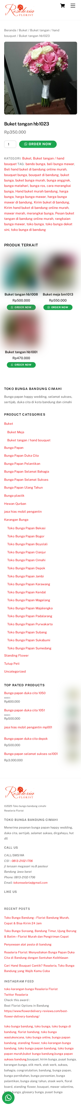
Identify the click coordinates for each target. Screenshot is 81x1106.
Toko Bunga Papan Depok (26, 568)
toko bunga (35, 224)
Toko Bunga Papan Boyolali (27, 544)
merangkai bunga (40, 213)
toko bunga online (38, 1037)
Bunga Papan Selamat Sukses (26, 479)
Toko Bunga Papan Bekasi (26, 528)
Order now (40, 144)
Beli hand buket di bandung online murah (35, 169)
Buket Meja (15, 432)
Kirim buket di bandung (51, 202)
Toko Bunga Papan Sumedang (29, 648)
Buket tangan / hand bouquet (28, 440)
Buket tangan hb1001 (21, 352)
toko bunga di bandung (28, 230)
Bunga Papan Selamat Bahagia (26, 471)
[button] (8, 1097)
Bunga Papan (13, 447)
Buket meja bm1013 (58, 294)
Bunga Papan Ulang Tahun (23, 487)
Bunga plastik (14, 495)
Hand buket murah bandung (36, 191)
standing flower (29, 1043)
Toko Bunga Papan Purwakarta (30, 624)
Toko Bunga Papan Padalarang (29, 616)
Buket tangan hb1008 (21, 294)
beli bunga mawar (60, 164)
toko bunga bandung (18, 1026)
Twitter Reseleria (16, 994)
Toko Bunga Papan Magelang (28, 600)
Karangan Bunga (16, 519)
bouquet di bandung (44, 175)
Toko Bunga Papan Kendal (26, 592)
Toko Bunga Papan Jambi (25, 576)
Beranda (10, 30)
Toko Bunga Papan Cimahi (26, 560)
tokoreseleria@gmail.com (30, 882)
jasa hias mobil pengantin (23, 511)
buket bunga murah (30, 180)
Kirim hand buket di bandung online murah (36, 208)
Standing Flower (16, 655)
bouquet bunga (15, 175)
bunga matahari (16, 186)
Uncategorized (15, 671)
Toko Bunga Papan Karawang (28, 584)
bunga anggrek (58, 180)
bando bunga (35, 164)
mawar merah (14, 213)
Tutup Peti (12, 663)
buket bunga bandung (38, 1053)
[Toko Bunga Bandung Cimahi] (19, 15)
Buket (23, 30)
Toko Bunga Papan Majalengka (30, 608)
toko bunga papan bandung (37, 1048)
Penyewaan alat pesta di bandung (28, 944)
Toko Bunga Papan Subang (27, 632)
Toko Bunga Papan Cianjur (26, 552)
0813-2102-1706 (22, 861)
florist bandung (28, 1032)
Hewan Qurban (15, 503)
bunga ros (37, 186)
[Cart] (62, 5)
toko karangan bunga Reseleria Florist (31, 989)
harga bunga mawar (30, 197)
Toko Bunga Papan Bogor (25, 536)
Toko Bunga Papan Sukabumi (28, 640)
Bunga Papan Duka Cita (21, 455)
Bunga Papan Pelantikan (22, 463)
